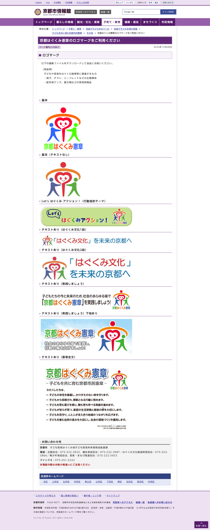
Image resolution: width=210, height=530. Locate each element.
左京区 (66, 482)
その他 (90, 33)
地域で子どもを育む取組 (125, 29)
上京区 (55, 482)
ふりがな (129, 2)
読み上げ (119, 2)
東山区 (88, 482)
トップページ (58, 29)
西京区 (140, 482)
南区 (120, 482)
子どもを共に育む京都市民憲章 (67, 33)
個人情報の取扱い (70, 496)
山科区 (99, 482)
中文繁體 (68, 2)
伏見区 (151, 482)
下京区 (110, 482)
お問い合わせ (168, 2)
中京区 (77, 482)
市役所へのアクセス (86, 12)
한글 (48, 2)
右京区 (129, 482)
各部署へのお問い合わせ (160, 502)
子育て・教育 (74, 29)
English (39, 2)
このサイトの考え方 (46, 496)
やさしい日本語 (83, 2)
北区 (45, 482)
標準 (150, 2)
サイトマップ (113, 496)
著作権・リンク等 (92, 496)
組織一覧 (105, 12)
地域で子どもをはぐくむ (97, 29)
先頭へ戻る (201, 526)
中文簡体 (57, 2)
